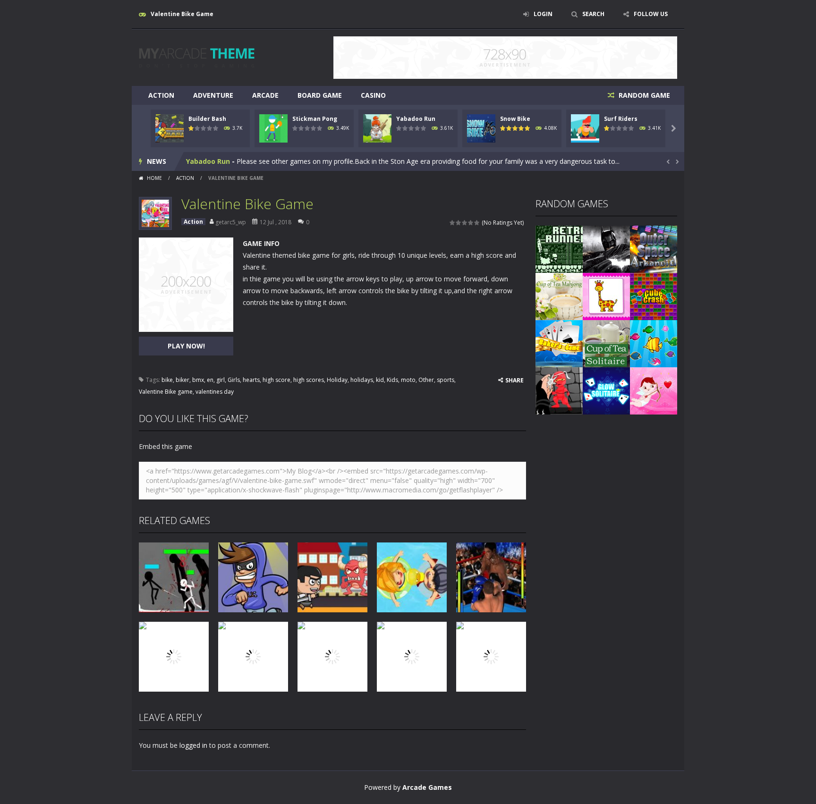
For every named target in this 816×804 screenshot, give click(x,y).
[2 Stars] (459, 222)
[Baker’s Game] (559, 343)
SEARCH (593, 14)
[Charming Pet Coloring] (606, 295)
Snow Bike (515, 119)
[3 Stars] (465, 222)
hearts (251, 380)
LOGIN (543, 14)
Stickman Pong (314, 119)
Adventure (213, 95)
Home (154, 178)
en (210, 380)
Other (426, 380)
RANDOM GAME (643, 95)
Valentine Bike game (166, 392)
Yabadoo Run (415, 119)
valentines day (215, 392)
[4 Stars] (471, 222)
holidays (361, 380)
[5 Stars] (477, 222)
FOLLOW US (651, 14)
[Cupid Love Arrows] (653, 390)
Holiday (337, 380)
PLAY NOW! (186, 345)
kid (380, 380)
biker (182, 380)
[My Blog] (197, 56)
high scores (308, 380)
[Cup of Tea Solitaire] (606, 343)
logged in (193, 745)
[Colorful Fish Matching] (653, 343)
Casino (373, 95)
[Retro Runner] (559, 248)
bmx (198, 380)
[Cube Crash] (653, 295)
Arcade (265, 95)
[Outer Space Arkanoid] (653, 248)
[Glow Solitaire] (606, 390)
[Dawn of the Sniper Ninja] (559, 390)
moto (408, 380)
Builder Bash (207, 119)
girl (220, 380)
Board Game (320, 95)
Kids (392, 380)
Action (161, 95)
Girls (234, 380)
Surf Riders (621, 119)
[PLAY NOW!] (169, 127)
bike (167, 380)
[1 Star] (453, 222)
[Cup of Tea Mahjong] (559, 295)
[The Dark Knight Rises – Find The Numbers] (606, 248)
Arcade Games (427, 787)
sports (445, 380)
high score (276, 380)
